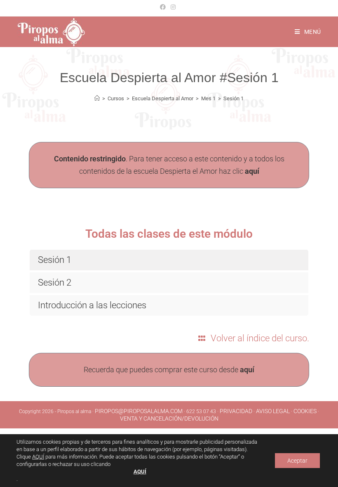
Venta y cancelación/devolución (169, 418)
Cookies (305, 411)
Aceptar (297, 460)
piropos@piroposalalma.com (139, 411)
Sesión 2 (54, 282)
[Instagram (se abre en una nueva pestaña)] (173, 7)
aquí (252, 171)
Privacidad (236, 411)
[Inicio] (97, 98)
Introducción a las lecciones (92, 305)
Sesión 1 (233, 98)
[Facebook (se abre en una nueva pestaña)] (164, 7)
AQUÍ (38, 457)
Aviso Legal (273, 411)
